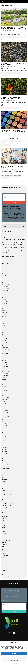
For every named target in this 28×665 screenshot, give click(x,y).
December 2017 (5, 458)
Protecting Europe (6, 540)
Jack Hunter (4, 66)
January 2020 (5, 412)
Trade (3, 551)
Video (3, 557)
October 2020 (5, 395)
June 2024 (4, 316)
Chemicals (4, 485)
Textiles (3, 549)
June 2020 (4, 403)
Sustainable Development (15, 175)
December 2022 (5, 349)
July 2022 (4, 356)
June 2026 (4, 271)
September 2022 (5, 355)
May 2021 (4, 382)
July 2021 (4, 379)
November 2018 (5, 438)
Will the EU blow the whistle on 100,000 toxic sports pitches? (11, 98)
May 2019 (4, 427)
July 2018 (4, 445)
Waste (16, 72)
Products (4, 538)
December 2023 (5, 327)
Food (3, 514)
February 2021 (5, 388)
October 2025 (5, 286)
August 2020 (5, 399)
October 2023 (5, 331)
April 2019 (4, 429)
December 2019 (5, 414)
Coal (9, 36)
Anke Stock (3, 169)
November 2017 (5, 460)
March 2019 (4, 431)
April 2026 (4, 275)
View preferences (14, 660)
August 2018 (5, 444)
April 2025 (4, 297)
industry (4, 520)
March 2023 (4, 343)
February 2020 (5, 410)
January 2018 (5, 456)
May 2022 (4, 360)
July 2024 (4, 314)
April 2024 (4, 319)
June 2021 (4, 381)
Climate (5, 36)
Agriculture (4, 473)
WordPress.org (5, 576)
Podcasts (4, 536)
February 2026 (5, 279)
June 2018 (4, 447)
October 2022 (5, 353)
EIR (3, 499)
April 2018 (4, 451)
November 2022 (5, 351)
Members (4, 525)
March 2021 (4, 386)
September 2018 (5, 442)
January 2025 (5, 303)
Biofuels (4, 481)
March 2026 (4, 277)
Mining (3, 529)
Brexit (3, 483)
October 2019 (5, 418)
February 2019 (5, 432)
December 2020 (5, 392)
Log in (3, 570)
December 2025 (5, 282)
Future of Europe (5, 175)
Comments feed (5, 574)
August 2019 (4, 421)
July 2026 (4, 269)
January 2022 (5, 368)
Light (3, 523)
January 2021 (5, 390)
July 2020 (4, 401)
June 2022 (4, 358)
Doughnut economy (6, 494)
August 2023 (5, 334)
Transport (4, 553)
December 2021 (5, 369)
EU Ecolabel (4, 507)
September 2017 (5, 464)
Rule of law (4, 544)
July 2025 (4, 292)
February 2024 (5, 323)
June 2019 (4, 425)
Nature (3, 531)
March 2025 (4, 299)
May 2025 (4, 295)
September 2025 (5, 288)
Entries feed (4, 572)
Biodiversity (4, 479)
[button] (26, 642)
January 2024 (5, 325)
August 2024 (5, 312)
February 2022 (5, 366)
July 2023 (4, 336)
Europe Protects (5, 510)
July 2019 (4, 423)
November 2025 (5, 284)
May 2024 (4, 318)
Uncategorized (5, 555)
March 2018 (4, 453)
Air (2, 36)
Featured (3, 72)
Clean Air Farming (6, 488)
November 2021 (5, 371)
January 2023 (5, 347)
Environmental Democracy (7, 503)
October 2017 (5, 462)
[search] (24, 226)
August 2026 (5, 268)
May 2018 (4, 449)
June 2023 (4, 338)
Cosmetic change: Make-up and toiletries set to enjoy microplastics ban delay (13, 131)
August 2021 (4, 377)
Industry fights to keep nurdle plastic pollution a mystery (14, 64)
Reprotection (5, 542)
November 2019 (5, 416)
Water (18, 36)
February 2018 (5, 455)
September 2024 (5, 310)
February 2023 (5, 345)
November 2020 (5, 394)
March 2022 (4, 364)
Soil (12, 72)
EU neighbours (5, 509)
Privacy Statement (14, 663)
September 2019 (5, 419)
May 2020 (4, 405)
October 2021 (5, 373)
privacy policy (8, 218)
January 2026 (5, 281)
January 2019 (5, 434)
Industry (14, 36)
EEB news (4, 498)
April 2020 (4, 406)
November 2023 (5, 329)
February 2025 (5, 301)
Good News (4, 518)
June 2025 (4, 293)
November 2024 (5, 306)
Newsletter (4, 533)
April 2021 (4, 384)
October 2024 (5, 308)
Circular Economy (6, 486)
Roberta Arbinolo (5, 30)
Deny (14, 657)
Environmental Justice (6, 505)
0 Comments (23, 36)
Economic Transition (6, 496)
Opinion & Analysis (6, 535)
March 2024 (4, 321)
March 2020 (4, 408)
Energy (3, 501)
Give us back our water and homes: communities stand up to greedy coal (13, 28)
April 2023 (4, 342)
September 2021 (5, 375)
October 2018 (5, 440)
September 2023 (5, 332)
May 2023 (4, 340)
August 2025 (5, 290)
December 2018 (5, 436)
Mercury (4, 527)
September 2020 (5, 397)
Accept (14, 653)
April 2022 (4, 362)
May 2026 (4, 273)
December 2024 (5, 305)
